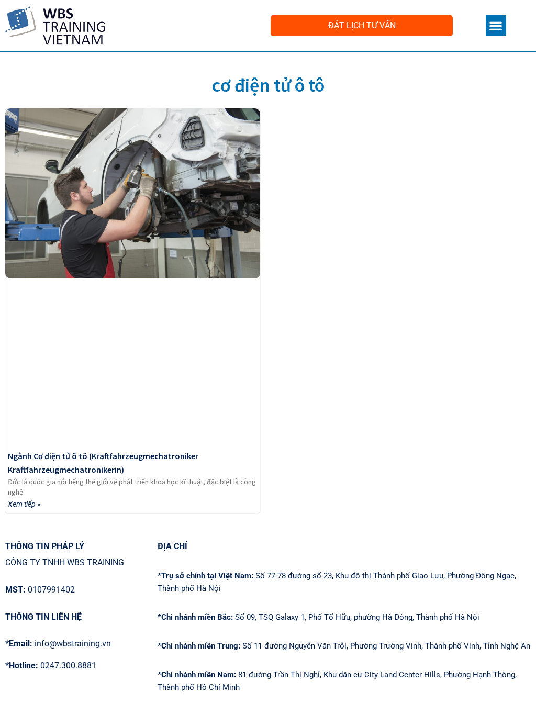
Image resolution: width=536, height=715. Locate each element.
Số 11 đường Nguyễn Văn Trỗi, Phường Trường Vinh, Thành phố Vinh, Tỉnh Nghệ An (344, 646)
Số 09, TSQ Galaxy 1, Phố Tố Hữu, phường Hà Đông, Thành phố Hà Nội (318, 617)
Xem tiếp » (24, 504)
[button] (496, 25)
